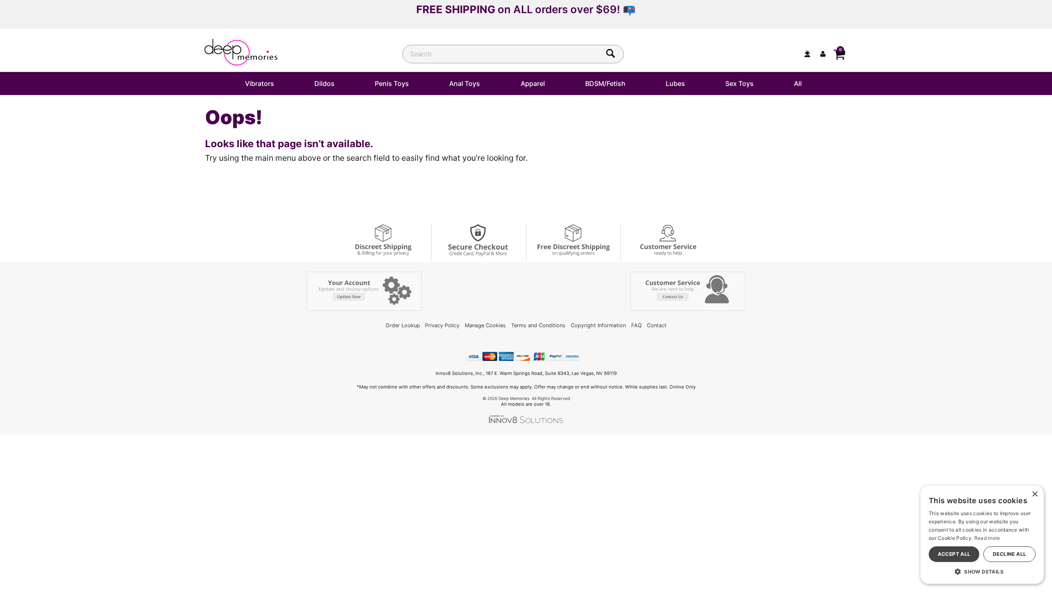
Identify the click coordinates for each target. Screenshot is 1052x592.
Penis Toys (392, 83)
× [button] (1034, 494)
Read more (987, 538)
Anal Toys (464, 83)
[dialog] (982, 535)
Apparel (533, 83)
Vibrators (259, 83)
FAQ (636, 325)
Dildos (324, 83)
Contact (657, 325)
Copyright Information (598, 325)
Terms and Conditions (538, 325)
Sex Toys (739, 83)
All (798, 83)
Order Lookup (402, 325)
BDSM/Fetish (605, 83)
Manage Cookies (485, 325)
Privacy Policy (442, 325)
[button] (982, 571)
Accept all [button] (954, 554)
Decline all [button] (1009, 554)
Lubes (675, 83)
